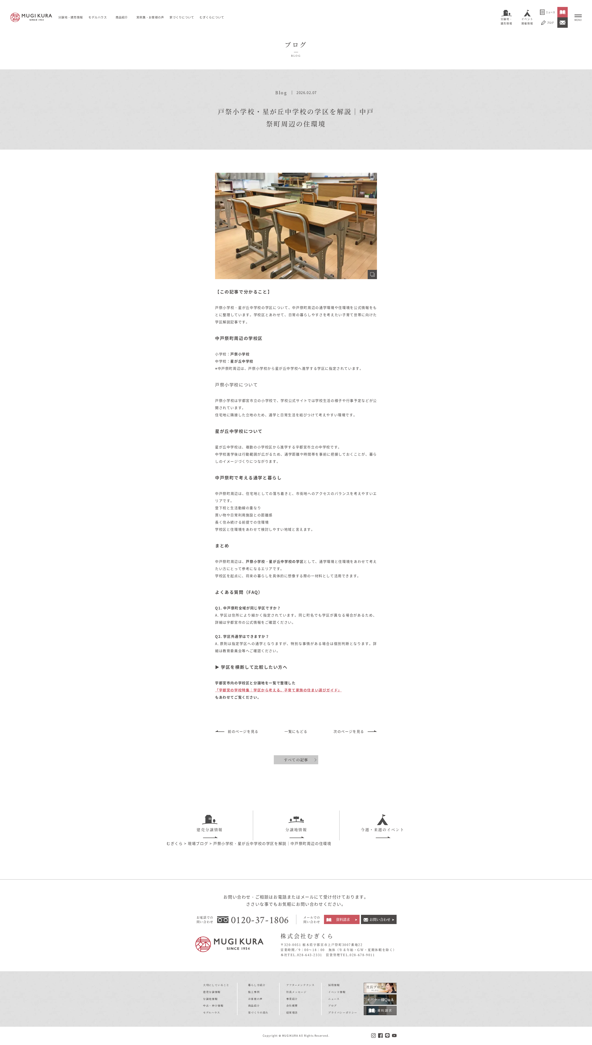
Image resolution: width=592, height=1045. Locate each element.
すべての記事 (296, 759)
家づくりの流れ (258, 1012)
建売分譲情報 (210, 829)
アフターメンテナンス (300, 985)
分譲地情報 (296, 829)
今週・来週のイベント (382, 829)
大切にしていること (216, 985)
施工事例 (254, 992)
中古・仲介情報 (213, 1005)
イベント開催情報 (527, 21)
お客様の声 (255, 999)
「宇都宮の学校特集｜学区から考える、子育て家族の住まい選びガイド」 (278, 690)
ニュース (550, 12)
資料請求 (343, 919)
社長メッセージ (296, 992)
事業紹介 (292, 999)
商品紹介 (254, 1005)
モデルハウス (97, 17)
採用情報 (334, 985)
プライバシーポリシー (342, 1012)
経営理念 (292, 1012)
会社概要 (292, 1005)
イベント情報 (337, 992)
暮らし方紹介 (257, 985)
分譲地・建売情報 (506, 21)
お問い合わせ (380, 919)
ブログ (550, 22)
